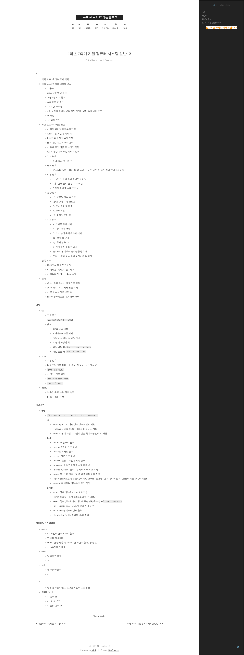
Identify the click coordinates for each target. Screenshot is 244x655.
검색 (125, 28)
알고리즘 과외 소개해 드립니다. (221, 27)
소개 (79, 28)
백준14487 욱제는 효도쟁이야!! (52, 623)
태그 (97, 28)
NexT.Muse (113, 650)
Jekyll (93, 650)
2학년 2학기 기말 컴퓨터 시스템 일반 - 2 (143, 623)
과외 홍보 (116, 28)
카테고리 (105, 28)
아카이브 (88, 28)
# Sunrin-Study (99, 616)
